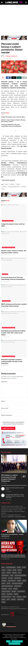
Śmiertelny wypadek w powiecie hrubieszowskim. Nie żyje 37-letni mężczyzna (11, 361)
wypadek (13, 599)
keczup (6, 184)
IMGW (14, 570)
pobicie (19, 580)
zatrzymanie (20, 599)
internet (19, 570)
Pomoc (8, 583)
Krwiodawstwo (5, 575)
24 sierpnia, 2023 (7, 58)
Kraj (3, 531)
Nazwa (3, 401)
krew (19, 572)
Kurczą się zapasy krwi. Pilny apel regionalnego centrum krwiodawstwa (11, 125)
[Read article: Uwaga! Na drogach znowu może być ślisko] (14, 213)
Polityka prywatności (14, 643)
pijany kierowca (11, 580)
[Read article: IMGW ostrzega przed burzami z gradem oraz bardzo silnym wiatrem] (14, 293)
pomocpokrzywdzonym (13, 186)
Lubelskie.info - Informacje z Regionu (16, 516)
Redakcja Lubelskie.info (12, 56)
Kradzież (12, 184)
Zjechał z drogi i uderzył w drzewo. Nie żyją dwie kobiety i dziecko (13, 120)
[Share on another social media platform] (24, 77)
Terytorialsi (9, 594)
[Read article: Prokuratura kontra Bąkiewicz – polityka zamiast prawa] (14, 526)
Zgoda (8, 641)
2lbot (3, 567)
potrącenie (4, 588)
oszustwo (10, 578)
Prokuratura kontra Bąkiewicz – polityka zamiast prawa (12, 535)
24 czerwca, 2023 (5, 336)
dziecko (3, 570)
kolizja (3, 572)
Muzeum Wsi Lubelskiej (20, 575)
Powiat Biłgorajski (7, 220)
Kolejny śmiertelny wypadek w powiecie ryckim (15, 488)
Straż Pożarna (21, 591)
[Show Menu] (2, 2)
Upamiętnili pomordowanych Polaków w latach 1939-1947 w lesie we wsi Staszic (13, 333)
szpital (3, 594)
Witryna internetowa (6, 415)
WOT (8, 599)
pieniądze (4, 580)
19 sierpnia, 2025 (5, 538)
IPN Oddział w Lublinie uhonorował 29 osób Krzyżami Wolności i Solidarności (9, 478)
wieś (3, 189)
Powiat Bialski (6, 301)
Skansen (14, 591)
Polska (3, 583)
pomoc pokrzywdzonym (7, 586)
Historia (9, 570)
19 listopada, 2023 (6, 254)
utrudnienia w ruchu (6, 596)
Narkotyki (4, 578)
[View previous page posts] (12, 131)
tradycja (16, 594)
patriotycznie (18, 578)
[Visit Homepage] (14, 2)
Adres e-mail (5, 408)
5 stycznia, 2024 (5, 228)
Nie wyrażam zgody (17, 641)
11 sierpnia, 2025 (5, 558)
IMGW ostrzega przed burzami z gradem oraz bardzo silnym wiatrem (14, 305)
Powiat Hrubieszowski (8, 247)
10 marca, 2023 (5, 365)
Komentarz (4, 381)
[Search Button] (26, 2)
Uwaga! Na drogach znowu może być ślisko (13, 117)
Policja (24, 580)
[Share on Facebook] (8, 77)
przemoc (15, 588)
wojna (24, 596)
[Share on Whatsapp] (19, 77)
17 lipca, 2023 (5, 308)
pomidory (4, 186)
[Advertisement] (14, 19)
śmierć (3, 602)
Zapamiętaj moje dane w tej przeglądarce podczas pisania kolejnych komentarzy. (13, 423)
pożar (10, 588)
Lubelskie (5, 274)
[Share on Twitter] (13, 77)
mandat (18, 184)
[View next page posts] (15, 131)
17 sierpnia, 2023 (5, 281)
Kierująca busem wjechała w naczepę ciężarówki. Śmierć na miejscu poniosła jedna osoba (15, 496)
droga (24, 567)
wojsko (3, 599)
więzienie (19, 596)
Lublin (11, 575)
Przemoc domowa (6, 591)
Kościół (8, 572)
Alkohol (19, 567)
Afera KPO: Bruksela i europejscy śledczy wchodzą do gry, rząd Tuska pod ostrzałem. (13, 556)
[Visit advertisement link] (14, 39)
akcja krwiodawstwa (10, 567)
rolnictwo (23, 186)
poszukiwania (18, 586)
